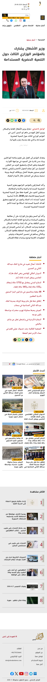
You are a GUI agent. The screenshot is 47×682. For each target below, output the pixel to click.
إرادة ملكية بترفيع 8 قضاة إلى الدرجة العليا (16, 502)
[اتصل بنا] (8, 20)
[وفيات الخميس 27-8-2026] (32, 586)
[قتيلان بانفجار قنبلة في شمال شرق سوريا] (12, 405)
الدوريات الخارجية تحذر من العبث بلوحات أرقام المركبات (15, 558)
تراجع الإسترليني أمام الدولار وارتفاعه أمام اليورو (36, 392)
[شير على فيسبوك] (23, 120)
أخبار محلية (40, 25)
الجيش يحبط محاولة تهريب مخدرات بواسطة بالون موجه (14, 464)
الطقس (17, 25)
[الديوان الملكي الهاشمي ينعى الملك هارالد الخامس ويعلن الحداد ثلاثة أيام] (34, 405)
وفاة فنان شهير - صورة (16, 600)
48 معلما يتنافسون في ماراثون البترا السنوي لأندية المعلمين (14, 440)
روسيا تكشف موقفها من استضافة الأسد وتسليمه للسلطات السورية (16, 516)
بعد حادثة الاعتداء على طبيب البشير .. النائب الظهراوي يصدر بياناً (15, 530)
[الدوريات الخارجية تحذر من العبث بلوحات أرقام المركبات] (32, 558)
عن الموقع (39, 652)
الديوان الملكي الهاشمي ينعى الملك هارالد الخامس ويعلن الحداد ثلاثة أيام (34, 416)
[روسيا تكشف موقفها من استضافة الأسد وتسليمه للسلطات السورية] (32, 516)
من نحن (40, 648)
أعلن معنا (39, 664)
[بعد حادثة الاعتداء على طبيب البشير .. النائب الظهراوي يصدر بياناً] (32, 530)
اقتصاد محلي (28, 25)
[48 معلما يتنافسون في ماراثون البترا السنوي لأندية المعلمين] (12, 429)
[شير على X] (19, 120)
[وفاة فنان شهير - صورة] (32, 600)
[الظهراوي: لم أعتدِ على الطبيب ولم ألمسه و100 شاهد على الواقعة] (32, 572)
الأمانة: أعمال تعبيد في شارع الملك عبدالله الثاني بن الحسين (13, 392)
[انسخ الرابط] (7, 120)
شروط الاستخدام (37, 660)
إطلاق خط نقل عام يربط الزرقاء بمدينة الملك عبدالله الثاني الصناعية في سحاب (34, 464)
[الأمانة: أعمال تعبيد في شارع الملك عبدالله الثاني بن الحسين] (12, 381)
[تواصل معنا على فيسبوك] (11, 20)
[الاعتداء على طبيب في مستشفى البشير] (32, 544)
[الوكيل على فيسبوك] (12, 673)
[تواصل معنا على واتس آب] (16, 20)
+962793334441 (16, 652)
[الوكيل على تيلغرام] (31, 673)
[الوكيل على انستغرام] (26, 674)
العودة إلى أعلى (9, 637)
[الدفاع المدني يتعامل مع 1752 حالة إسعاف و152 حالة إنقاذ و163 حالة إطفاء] (34, 429)
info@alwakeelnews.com (13, 660)
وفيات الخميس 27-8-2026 (16, 586)
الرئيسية (41, 39)
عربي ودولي (16, 412)
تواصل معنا (39, 656)
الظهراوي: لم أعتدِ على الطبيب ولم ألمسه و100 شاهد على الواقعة (17, 572)
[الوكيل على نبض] (35, 673)
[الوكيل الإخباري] (37, 5)
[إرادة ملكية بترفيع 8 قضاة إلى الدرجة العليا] (32, 502)
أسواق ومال (38, 388)
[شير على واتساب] (11, 120)
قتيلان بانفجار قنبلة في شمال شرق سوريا (13, 415)
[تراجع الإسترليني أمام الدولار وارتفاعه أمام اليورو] (34, 381)
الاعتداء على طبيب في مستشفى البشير (17, 544)
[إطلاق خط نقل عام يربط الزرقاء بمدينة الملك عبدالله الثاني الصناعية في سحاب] (34, 453)
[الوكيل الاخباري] (38, 636)
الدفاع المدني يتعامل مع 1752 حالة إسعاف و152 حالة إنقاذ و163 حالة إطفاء (34, 440)
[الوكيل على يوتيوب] (21, 673)
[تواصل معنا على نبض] (24, 20)
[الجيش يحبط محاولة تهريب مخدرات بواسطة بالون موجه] (12, 453)
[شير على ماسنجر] (16, 120)
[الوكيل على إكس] (16, 673)
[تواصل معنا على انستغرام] (20, 20)
